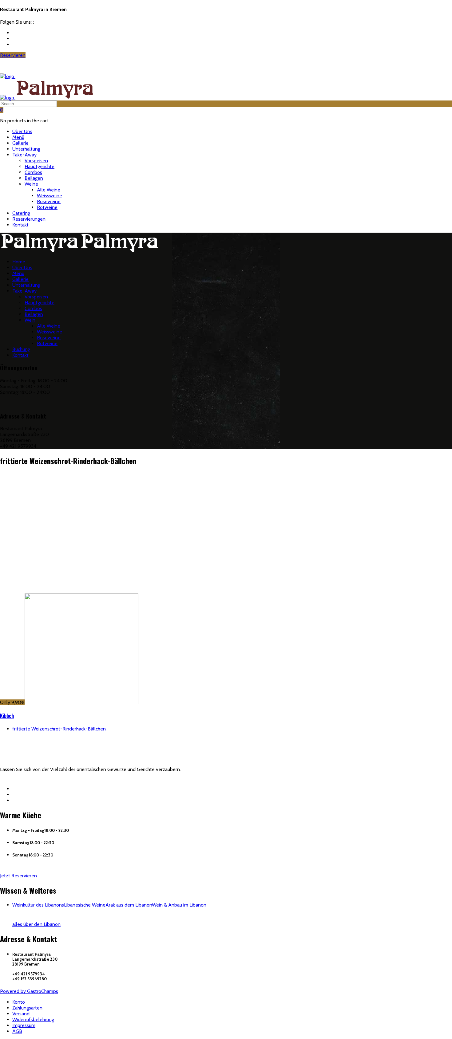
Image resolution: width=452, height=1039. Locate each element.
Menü (18, 137)
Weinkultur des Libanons (38, 905)
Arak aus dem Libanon (128, 905)
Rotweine (47, 207)
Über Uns (22, 131)
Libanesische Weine (84, 905)
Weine (31, 184)
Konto (18, 1002)
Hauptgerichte (39, 166)
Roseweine (49, 201)
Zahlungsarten (27, 1008)
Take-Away (24, 155)
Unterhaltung (26, 149)
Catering (21, 213)
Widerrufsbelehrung (33, 1019)
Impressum (23, 1025)
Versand (21, 1014)
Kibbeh (7, 715)
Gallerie (20, 143)
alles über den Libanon (36, 924)
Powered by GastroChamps (29, 991)
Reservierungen (29, 219)
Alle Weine (48, 190)
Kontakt (20, 225)
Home (18, 262)
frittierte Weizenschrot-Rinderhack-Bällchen (59, 729)
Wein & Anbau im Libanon (179, 905)
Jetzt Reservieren (18, 876)
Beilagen (34, 178)
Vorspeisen (36, 160)
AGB (17, 1031)
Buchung (21, 349)
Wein (30, 320)
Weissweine (49, 196)
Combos (33, 172)
